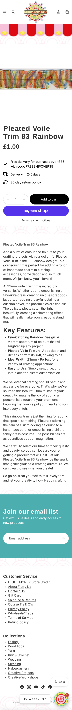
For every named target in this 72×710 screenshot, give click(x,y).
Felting (13, 642)
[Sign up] (63, 538)
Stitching (14, 664)
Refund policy (18, 622)
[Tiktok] (43, 687)
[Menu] (4, 11)
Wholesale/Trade (20, 613)
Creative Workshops (23, 677)
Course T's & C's (20, 604)
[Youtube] (36, 687)
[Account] (58, 12)
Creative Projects (21, 673)
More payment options (36, 220)
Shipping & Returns (22, 600)
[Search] (13, 12)
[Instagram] (29, 687)
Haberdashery (18, 668)
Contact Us (16, 591)
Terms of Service (20, 618)
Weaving (14, 659)
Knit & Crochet (18, 655)
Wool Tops (16, 646)
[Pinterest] (50, 687)
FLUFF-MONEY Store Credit (29, 582)
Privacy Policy (18, 609)
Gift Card (14, 595)
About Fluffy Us (19, 587)
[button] (61, 699)
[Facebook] (22, 687)
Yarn (11, 650)
